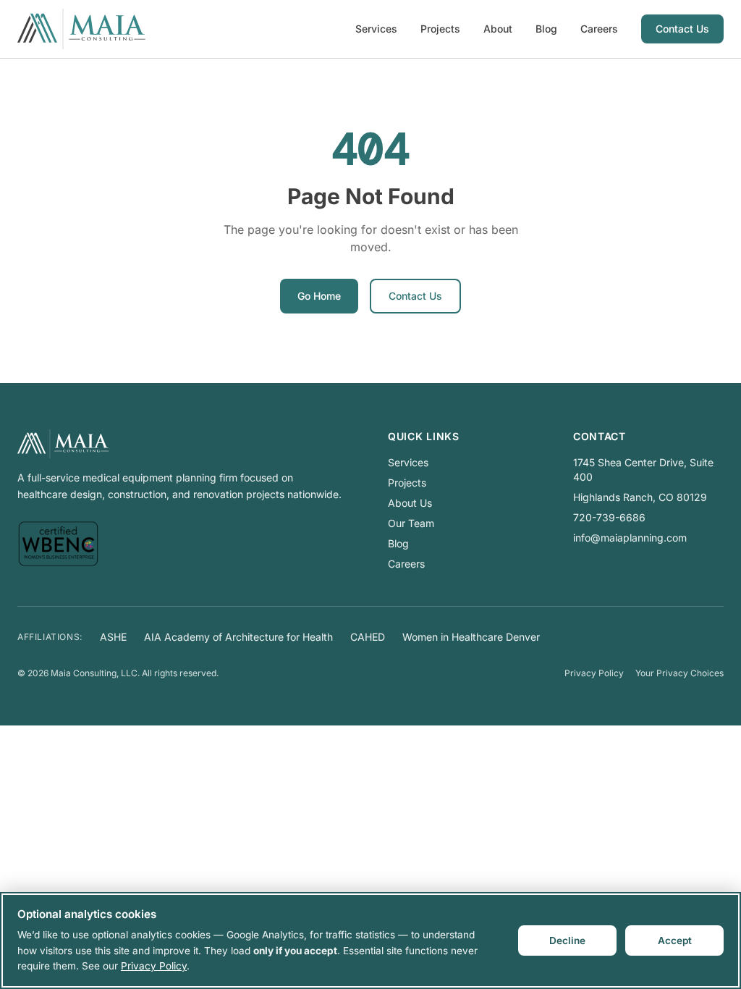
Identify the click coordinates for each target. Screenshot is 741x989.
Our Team (411, 523)
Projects (440, 28)
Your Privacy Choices (679, 673)
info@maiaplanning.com (630, 537)
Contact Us (682, 28)
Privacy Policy (594, 673)
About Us (410, 503)
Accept (675, 940)
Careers (599, 28)
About (497, 28)
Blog (546, 28)
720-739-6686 (609, 517)
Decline (567, 940)
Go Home (319, 296)
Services (376, 28)
